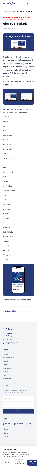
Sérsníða (7, 462)
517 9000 (9, 339)
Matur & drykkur (8, 358)
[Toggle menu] (4, 3)
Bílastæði (6, 372)
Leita (4, 375)
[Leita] (27, 3)
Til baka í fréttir (10, 311)
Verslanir (6, 354)
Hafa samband (7, 379)
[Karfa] (32, 3)
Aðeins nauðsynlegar (19, 462)
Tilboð (5, 365)
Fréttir (13, 11)
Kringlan (5, 11)
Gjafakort (6, 361)
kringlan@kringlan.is (12, 343)
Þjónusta (6, 433)
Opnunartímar (7, 368)
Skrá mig (18, 411)
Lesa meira (21, 456)
